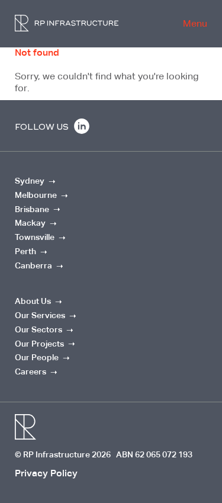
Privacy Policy (46, 473)
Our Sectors (38, 329)
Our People (37, 357)
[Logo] (66, 23)
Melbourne (36, 195)
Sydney (30, 180)
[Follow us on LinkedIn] (81, 128)
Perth (25, 251)
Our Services (40, 315)
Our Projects (39, 343)
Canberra (33, 265)
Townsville (34, 237)
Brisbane (32, 209)
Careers (30, 371)
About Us (33, 301)
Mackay (30, 223)
